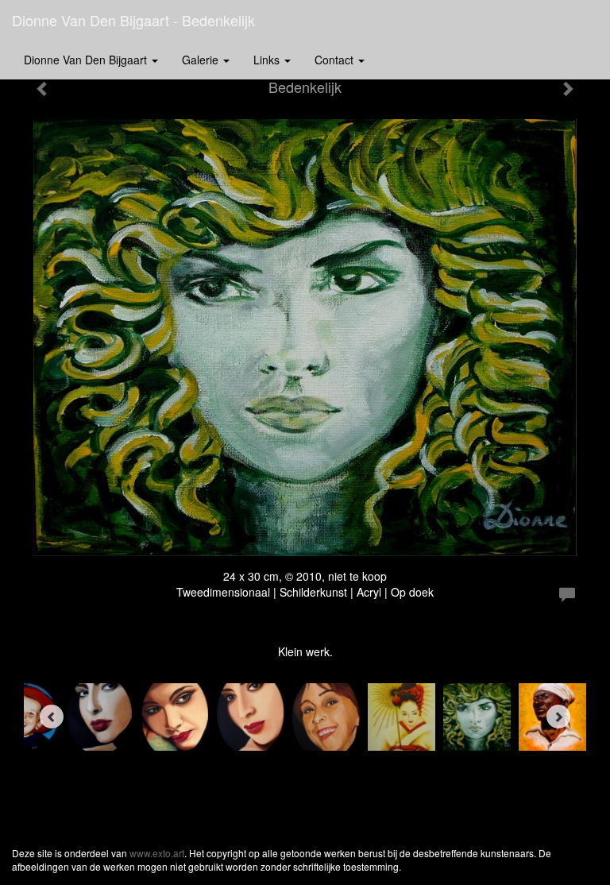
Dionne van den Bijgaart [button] (87, 60)
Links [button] (268, 60)
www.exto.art (156, 853)
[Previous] (52, 716)
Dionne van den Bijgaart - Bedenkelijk (133, 20)
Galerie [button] (202, 60)
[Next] (558, 716)
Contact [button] (336, 60)
